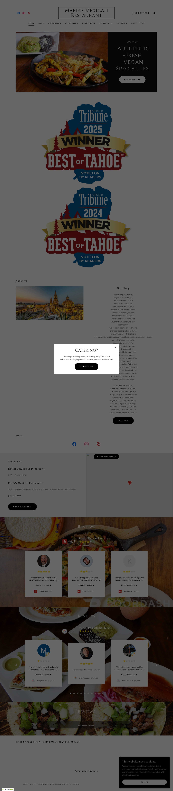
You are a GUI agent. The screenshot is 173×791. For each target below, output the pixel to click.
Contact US (86, 366)
